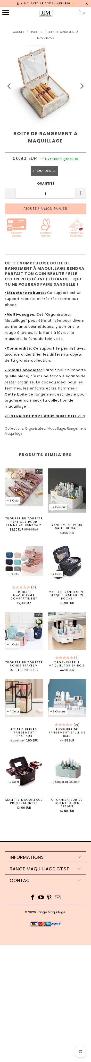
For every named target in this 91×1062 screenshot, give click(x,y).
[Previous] (9, 86)
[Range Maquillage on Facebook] (32, 897)
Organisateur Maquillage (45, 428)
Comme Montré (44, 171)
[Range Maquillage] (45, 15)
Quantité (45, 183)
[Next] (81, 86)
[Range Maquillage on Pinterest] (49, 897)
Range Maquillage (51, 912)
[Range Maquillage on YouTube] (41, 897)
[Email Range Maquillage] (58, 897)
